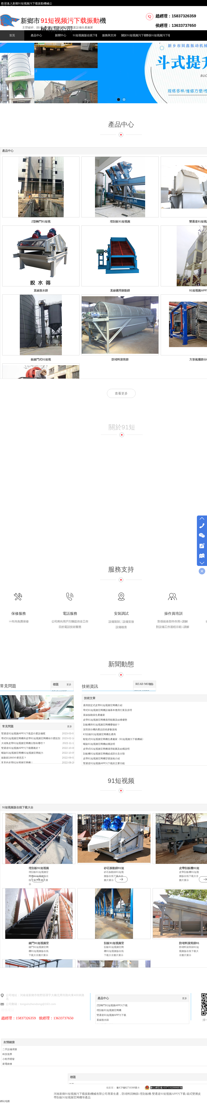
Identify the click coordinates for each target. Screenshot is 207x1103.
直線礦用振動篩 (120, 290)
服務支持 (121, 569)
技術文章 (89, 698)
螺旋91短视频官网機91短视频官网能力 (22, 752)
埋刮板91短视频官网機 (109, 1010)
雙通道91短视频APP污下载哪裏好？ (20, 748)
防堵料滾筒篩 (120, 359)
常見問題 (8, 726)
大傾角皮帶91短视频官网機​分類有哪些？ (23, 743)
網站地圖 (5, 1101)
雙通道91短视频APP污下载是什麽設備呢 (23, 733)
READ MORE (144, 684)
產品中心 (121, 124)
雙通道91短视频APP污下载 (111, 1015)
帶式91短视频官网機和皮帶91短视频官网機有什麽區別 (30, 738)
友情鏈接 (9, 1042)
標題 (56, 684)
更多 (69, 726)
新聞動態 (121, 664)
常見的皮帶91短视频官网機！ (17, 762)
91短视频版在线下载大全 (17, 807)
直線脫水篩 (41, 290)
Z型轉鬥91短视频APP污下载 (112, 1005)
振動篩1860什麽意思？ (13, 757)
